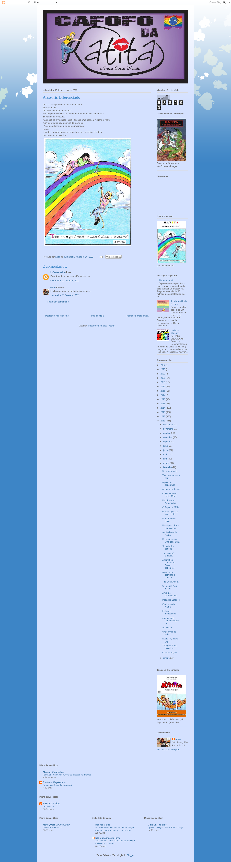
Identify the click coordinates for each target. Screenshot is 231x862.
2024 (163, 365)
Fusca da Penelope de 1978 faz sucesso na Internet (67, 775)
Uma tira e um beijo (169, 520)
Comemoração (169, 652)
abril (165, 458)
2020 (163, 382)
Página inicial (97, 315)
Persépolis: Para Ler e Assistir (170, 526)
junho (166, 450)
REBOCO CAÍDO (51, 803)
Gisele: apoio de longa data (170, 513)
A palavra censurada (168, 483)
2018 (163, 391)
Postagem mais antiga (137, 315)
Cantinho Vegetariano (54, 782)
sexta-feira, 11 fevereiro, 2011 (64, 280)
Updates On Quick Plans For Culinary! (165, 827)
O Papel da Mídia (170, 507)
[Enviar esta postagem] (100, 257)
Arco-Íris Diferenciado (169, 594)
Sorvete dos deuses (168, 547)
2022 (163, 373)
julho (165, 446)
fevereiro (167, 467)
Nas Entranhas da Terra (107, 838)
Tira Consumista (170, 581)
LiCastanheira (57, 272)
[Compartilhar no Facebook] (116, 257)
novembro (168, 429)
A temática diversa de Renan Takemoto (168, 564)
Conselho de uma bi (52, 827)
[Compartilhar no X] (113, 257)
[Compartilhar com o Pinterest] (120, 257)
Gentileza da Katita (168, 605)
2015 (163, 403)
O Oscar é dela (169, 471)
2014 (163, 408)
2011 (163, 420)
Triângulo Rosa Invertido (169, 647)
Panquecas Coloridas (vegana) (57, 785)
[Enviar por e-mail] (107, 257)
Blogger (130, 855)
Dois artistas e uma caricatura (170, 540)
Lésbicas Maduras (175, 331)
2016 (163, 399)
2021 (163, 378)
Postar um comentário (58, 301)
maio (166, 454)
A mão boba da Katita (169, 533)
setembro (168, 437)
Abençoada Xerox (171, 489)
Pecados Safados (171, 600)
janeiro (166, 658)
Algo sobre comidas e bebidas (168, 575)
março (166, 463)
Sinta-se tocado (166, 280)
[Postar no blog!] (110, 257)
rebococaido (48, 806)
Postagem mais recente (57, 315)
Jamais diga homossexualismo (171, 621)
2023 (163, 369)
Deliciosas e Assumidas (169, 501)
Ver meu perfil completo (168, 749)
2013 (163, 412)
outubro (167, 433)
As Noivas (167, 627)
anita (52, 287)
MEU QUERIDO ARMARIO (56, 824)
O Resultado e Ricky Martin (169, 494)
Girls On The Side (157, 824)
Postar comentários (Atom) (101, 325)
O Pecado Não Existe (169, 587)
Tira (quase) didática (168, 554)
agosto (166, 441)
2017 (163, 395)
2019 (163, 386)
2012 (163, 416)
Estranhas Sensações (169, 612)
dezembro (168, 424)
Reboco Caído (102, 824)
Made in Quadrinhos (53, 772)
